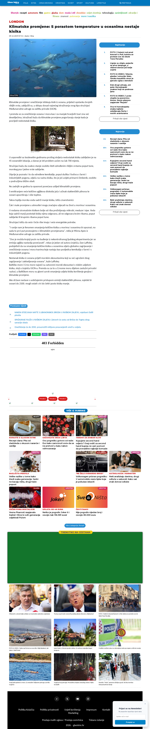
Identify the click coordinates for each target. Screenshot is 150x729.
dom (61, 13)
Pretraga (126, 3)
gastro (47, 13)
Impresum (91, 710)
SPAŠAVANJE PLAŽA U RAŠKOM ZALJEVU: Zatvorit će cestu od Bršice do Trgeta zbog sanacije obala (52, 321)
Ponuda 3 (63, 399)
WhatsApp (36, 334)
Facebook (22, 334)
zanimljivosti (121, 13)
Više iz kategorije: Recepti (75, 525)
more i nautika (88, 16)
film (41, 13)
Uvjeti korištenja (72, 710)
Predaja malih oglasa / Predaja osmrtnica (63, 720)
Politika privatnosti (49, 710)
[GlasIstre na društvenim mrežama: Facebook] (59, 699)
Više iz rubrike (75, 410)
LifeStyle (101, 3)
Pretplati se (130, 722)
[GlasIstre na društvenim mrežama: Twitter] (70, 699)
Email (51, 334)
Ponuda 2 (53, 399)
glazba (55, 13)
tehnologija (108, 13)
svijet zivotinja (94, 13)
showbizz (81, 13)
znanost (65, 16)
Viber (44, 334)
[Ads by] (37, 152)
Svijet (71, 3)
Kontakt (106, 710)
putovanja (75, 16)
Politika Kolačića (26, 710)
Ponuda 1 (43, 399)
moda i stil (70, 13)
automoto (33, 13)
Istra (33, 3)
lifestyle (15, 13)
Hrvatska (60, 3)
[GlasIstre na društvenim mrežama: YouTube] (80, 699)
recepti (23, 13)
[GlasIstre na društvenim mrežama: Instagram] (91, 699)
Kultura (90, 3)
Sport (80, 3)
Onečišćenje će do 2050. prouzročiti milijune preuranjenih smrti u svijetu (48, 327)
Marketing (73, 713)
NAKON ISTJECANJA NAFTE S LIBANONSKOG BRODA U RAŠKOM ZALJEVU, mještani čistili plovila (54, 313)
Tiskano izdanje (96, 720)
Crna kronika (46, 3)
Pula (25, 3)
